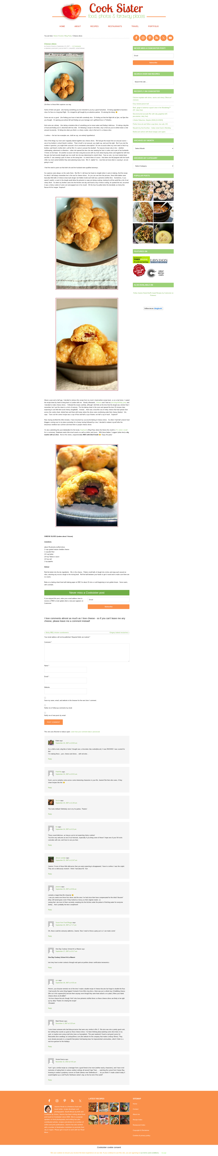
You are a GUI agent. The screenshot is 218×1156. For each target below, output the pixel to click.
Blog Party (63, 48)
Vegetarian (80, 48)
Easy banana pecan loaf (141, 104)
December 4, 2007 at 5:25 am (65, 1023)
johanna (58, 887)
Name (46, 665)
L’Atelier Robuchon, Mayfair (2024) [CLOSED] (148, 120)
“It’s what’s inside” (122, 430)
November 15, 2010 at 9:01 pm (66, 1062)
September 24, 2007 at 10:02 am (66, 743)
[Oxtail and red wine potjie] (164, 212)
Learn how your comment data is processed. (85, 732)
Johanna (99, 402)
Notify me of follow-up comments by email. (58, 708)
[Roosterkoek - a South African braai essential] (164, 191)
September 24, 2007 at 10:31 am (66, 774)
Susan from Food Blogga (64, 922)
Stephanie (83, 430)
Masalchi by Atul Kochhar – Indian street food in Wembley (152, 128)
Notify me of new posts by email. (55, 715)
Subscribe (109, 607)
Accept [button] (164, 1153)
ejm (57, 980)
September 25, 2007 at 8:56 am (66, 889)
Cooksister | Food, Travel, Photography (109, 11)
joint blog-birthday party (118, 402)
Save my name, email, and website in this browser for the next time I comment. (70, 700)
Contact (135, 1109)
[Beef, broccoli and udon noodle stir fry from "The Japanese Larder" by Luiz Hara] (143, 233)
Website (47, 687)
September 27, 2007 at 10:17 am (66, 951)
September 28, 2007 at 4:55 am (66, 983)
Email (46, 676)
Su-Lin (58, 800)
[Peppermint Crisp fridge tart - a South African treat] (143, 191)
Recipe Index (137, 1120)
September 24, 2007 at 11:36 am (66, 803)
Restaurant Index (139, 1125)
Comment (48, 642)
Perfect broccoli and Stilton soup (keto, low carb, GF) (150, 124)
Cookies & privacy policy (141, 1135)
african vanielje (61, 858)
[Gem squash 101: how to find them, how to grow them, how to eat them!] (164, 233)
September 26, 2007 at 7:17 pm (66, 925)
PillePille (58, 772)
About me (136, 1114)
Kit (56, 827)
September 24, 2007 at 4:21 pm (66, 829)
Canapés (72, 48)
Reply (50, 759)
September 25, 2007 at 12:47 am (66, 860)
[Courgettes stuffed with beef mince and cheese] (143, 212)
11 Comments (76, 46)
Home (135, 1104)
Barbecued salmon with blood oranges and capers (149, 132)
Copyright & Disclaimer (141, 1130)
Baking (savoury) (52, 48)
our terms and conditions (149, 1153)
